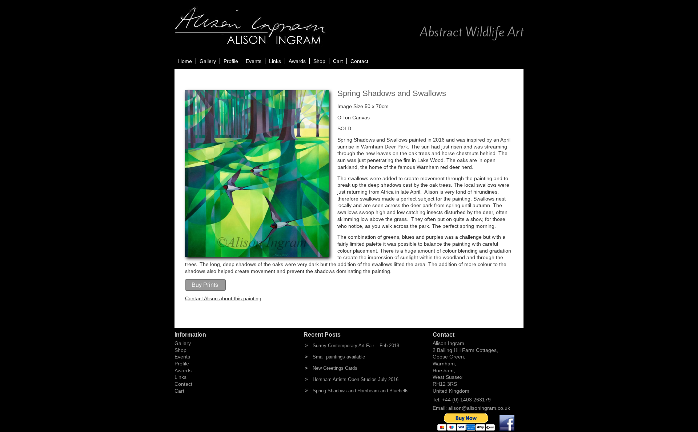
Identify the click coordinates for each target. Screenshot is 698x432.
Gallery (208, 61)
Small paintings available (339, 357)
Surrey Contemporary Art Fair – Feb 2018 (356, 345)
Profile (231, 61)
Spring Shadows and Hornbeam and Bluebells (361, 390)
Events (253, 61)
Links (275, 61)
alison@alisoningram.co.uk (479, 408)
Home (185, 61)
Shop (319, 61)
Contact (359, 61)
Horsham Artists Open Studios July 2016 (355, 379)
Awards (297, 61)
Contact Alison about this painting (223, 298)
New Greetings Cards (335, 368)
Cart (338, 61)
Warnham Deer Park (384, 147)
